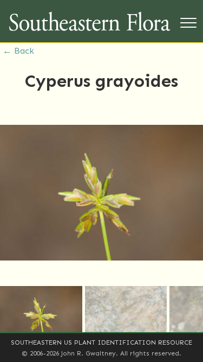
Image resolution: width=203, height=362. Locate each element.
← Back (18, 51)
